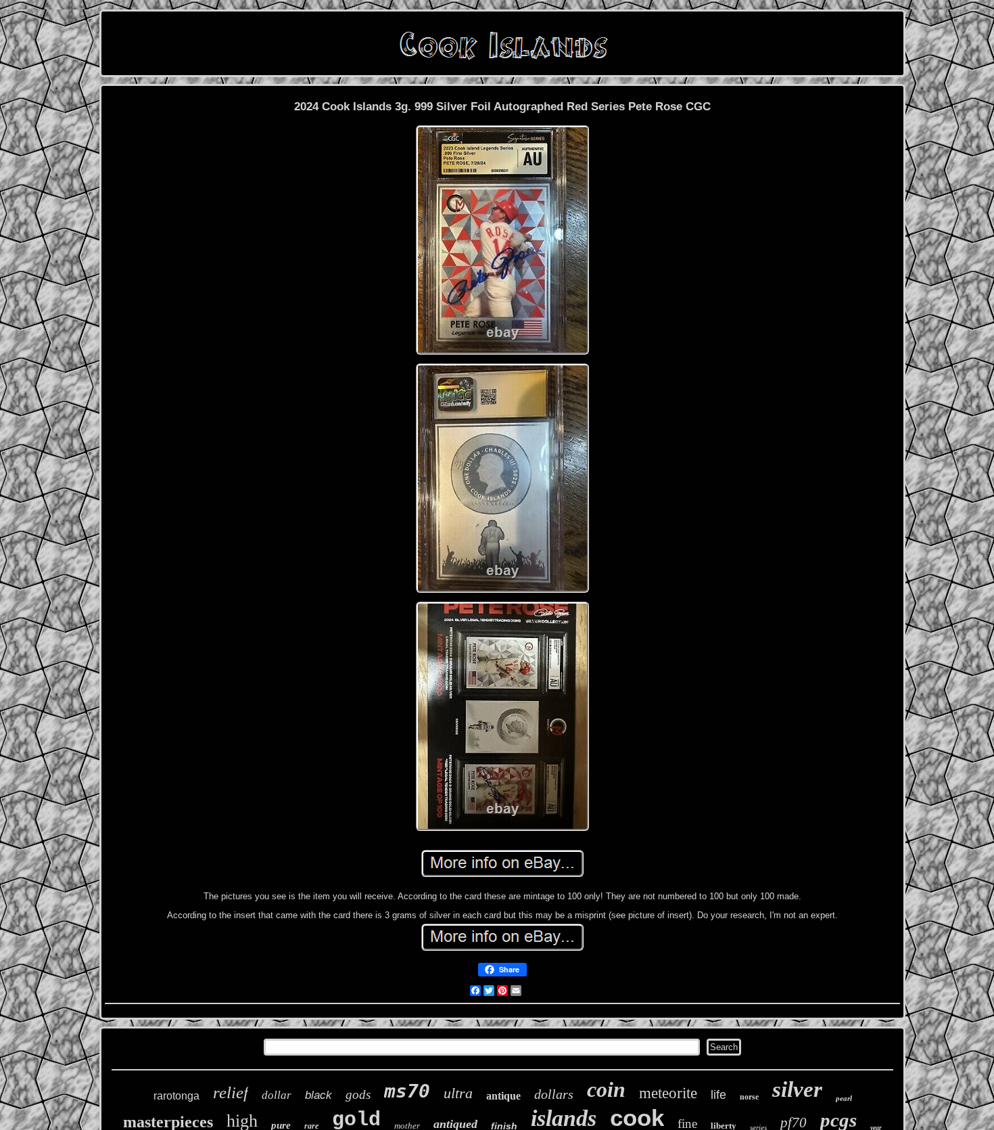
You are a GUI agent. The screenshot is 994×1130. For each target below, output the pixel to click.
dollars (553, 1094)
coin (606, 1089)
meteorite (668, 1093)
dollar (276, 1095)
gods (358, 1094)
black (318, 1095)
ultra (458, 1093)
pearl (844, 1098)
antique (503, 1096)
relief (230, 1092)
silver (797, 1089)
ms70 (407, 1091)
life (718, 1095)
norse (749, 1097)
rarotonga (176, 1096)
